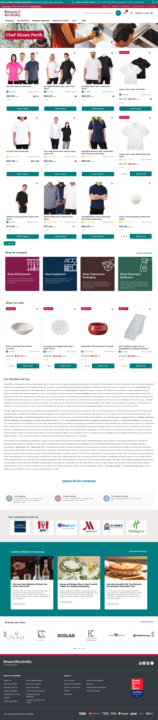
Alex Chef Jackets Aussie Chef (18, 86)
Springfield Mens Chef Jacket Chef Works (96, 87)
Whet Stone (20, 447)
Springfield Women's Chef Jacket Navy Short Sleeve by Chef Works (97, 152)
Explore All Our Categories (79, 480)
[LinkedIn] (144, 663)
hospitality (85, 393)
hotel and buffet (42, 420)
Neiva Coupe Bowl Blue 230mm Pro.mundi (93, 347)
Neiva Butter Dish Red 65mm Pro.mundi (22, 346)
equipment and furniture (80, 420)
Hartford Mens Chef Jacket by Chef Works (58, 218)
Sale (74, 20)
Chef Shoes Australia (34, 417)
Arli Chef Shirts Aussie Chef (17, 151)
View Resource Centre (138, 551)
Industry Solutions (41, 20)
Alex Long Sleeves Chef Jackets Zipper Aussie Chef (60, 152)
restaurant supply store (133, 466)
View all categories (144, 253)
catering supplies (113, 466)
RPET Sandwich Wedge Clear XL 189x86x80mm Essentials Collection (58, 347)
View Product (22, 109)
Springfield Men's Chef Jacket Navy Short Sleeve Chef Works (96, 218)
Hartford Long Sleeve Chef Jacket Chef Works (22, 218)
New (84, 20)
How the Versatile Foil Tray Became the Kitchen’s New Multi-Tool (124, 585)
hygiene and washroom (101, 420)
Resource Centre (61, 20)
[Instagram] (148, 663)
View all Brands (147, 622)
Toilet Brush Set (37, 447)
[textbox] (100, 13)
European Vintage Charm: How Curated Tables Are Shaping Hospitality (78, 585)
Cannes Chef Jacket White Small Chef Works (134, 155)
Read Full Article (19, 604)
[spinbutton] (11, 366)
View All (11, 243)
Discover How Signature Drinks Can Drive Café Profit (30, 585)
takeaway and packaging (21, 420)
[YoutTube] (140, 663)
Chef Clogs (71, 390)
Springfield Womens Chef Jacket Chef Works (59, 87)
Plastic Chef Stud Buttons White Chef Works (134, 218)
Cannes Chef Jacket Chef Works (132, 89)
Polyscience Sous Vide (13, 417)
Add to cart (141, 174)
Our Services (23, 20)
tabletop (141, 417)
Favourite (37, 54)
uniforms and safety (130, 420)
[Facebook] (152, 663)
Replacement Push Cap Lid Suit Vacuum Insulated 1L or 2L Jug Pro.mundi (135, 347)
